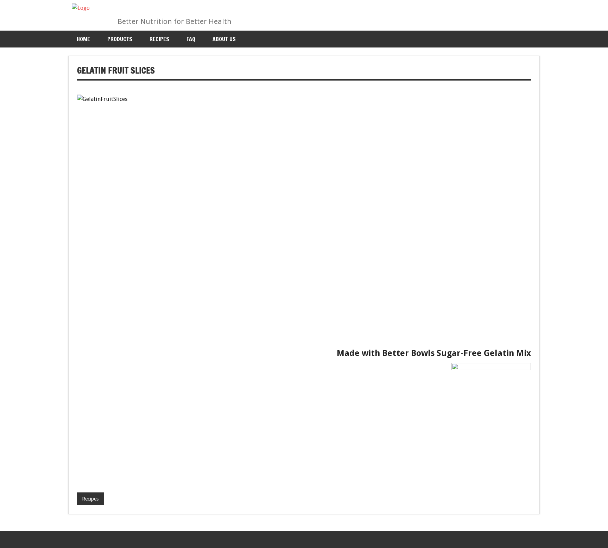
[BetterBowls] (81, 8)
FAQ (190, 39)
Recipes (159, 39)
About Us (224, 39)
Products (119, 39)
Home (83, 39)
